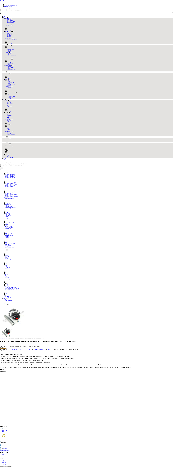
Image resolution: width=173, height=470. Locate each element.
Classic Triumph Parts (15, 349)
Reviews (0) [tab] (3, 352)
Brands (3, 338)
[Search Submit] (172, 12)
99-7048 (45, 349)
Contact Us (3, 461)
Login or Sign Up (4, 455)
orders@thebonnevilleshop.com (4, 450)
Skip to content (2, 0)
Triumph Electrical (29, 349)
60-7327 (39, 349)
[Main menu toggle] (1, 168)
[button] (6, 17)
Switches (23, 349)
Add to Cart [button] (5, 392)
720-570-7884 (5, 446)
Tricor (6, 338)
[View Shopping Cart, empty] (86, 13)
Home (1, 338)
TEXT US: (1, 448)
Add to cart (1, 347)
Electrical (20, 349)
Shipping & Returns (4, 456)
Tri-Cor (49, 349)
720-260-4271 (5, 448)
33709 (35, 349)
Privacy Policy (4, 462)
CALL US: (1, 446)
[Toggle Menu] (7, 17)
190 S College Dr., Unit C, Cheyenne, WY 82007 (4, 431)
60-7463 (42, 349)
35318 (37, 349)
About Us (3, 460)
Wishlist (3, 454)
